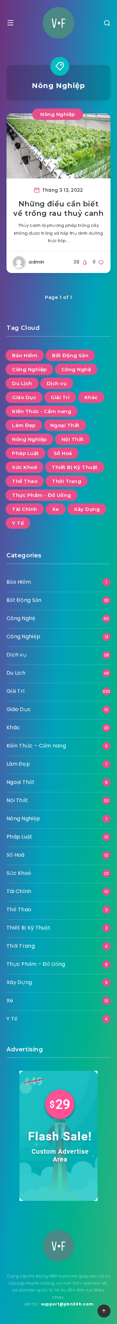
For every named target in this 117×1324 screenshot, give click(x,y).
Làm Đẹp (24, 425)
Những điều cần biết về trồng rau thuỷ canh (58, 209)
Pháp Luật (25, 453)
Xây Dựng (87, 509)
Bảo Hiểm (24, 355)
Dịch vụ (57, 383)
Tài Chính (24, 509)
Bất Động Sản (70, 355)
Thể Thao (24, 481)
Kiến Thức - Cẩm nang (41, 411)
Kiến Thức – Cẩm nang (36, 745)
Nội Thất (72, 439)
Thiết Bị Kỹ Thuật (75, 467)
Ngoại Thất (65, 425)
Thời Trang (66, 481)
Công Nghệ (76, 369)
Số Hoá (63, 453)
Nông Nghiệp (57, 114)
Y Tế (18, 523)
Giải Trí (60, 397)
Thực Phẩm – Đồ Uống (35, 964)
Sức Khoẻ (24, 467)
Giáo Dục (24, 397)
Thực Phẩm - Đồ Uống (41, 495)
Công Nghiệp (29, 369)
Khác (91, 397)
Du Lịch (22, 383)
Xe (55, 509)
